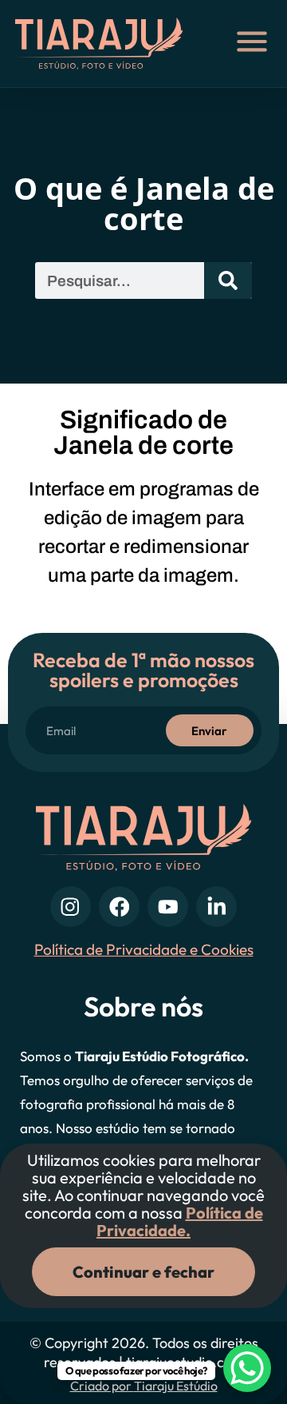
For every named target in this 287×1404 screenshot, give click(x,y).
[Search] (228, 280)
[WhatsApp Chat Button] (247, 1368)
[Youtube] (167, 906)
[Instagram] (70, 906)
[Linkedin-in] (216, 906)
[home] (108, 44)
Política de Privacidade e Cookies (144, 949)
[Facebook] (119, 906)
